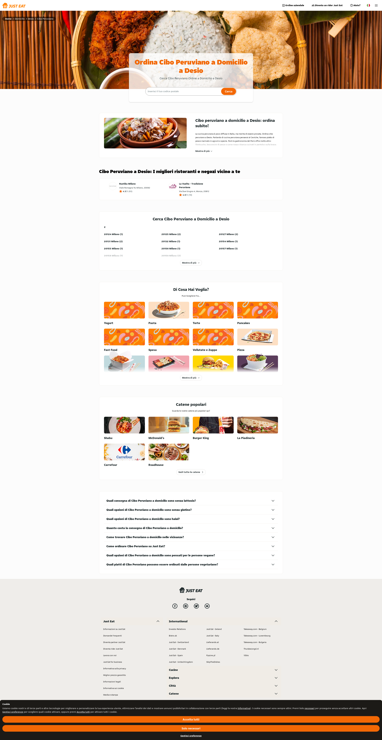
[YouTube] (207, 606)
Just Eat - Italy (212, 635)
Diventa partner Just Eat (114, 642)
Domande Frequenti (112, 635)
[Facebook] (175, 606)
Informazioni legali (112, 681)
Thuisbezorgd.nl (251, 648)
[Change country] (368, 5)
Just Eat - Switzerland (179, 642)
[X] (196, 606)
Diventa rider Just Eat (113, 648)
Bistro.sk (173, 635)
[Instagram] (186, 606)
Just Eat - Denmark (177, 648)
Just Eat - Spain (176, 655)
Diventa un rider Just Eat (329, 5)
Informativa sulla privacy (114, 668)
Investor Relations (177, 629)
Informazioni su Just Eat (114, 629)
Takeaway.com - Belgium (255, 629)
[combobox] (183, 91)
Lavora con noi (110, 655)
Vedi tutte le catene (189, 472)
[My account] (376, 5)
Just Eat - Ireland (214, 629)
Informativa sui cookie (113, 688)
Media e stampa (110, 694)
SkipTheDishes (213, 662)
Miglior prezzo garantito (114, 675)
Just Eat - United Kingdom (181, 662)
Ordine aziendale (294, 5)
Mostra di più (202, 151)
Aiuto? (356, 5)
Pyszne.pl (210, 655)
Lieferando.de (212, 648)
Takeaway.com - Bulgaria (255, 642)
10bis (246, 655)
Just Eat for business (112, 662)
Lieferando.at (212, 642)
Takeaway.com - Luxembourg (257, 635)
